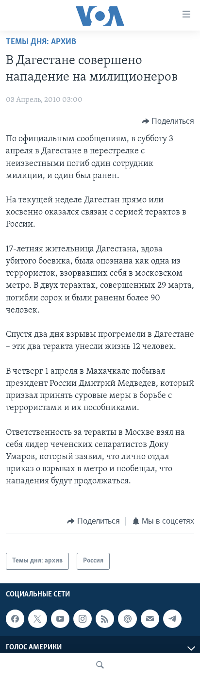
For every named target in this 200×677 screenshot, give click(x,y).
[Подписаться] (150, 619)
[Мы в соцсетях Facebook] (15, 619)
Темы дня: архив (41, 42)
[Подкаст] (127, 619)
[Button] (168, 121)
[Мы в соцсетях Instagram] (82, 619)
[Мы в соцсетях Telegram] (172, 619)
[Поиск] (100, 665)
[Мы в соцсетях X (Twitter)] (37, 619)
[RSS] (105, 619)
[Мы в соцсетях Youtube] (60, 619)
